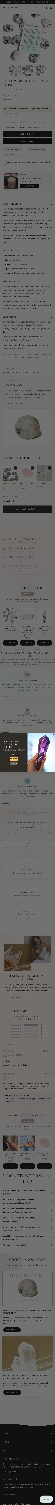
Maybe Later (13, 763)
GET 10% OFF (13, 759)
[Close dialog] (54, 734)
